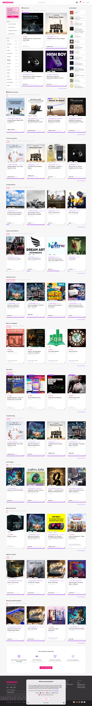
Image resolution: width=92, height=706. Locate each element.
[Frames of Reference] (56, 199)
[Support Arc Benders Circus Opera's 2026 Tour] (77, 477)
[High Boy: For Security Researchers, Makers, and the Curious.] (56, 61)
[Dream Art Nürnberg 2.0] (36, 245)
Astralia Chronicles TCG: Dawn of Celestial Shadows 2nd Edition (76, 306)
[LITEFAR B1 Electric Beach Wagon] (56, 23)
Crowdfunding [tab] (19, 140)
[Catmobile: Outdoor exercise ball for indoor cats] (36, 477)
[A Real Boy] (15, 338)
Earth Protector (73, 351)
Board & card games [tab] (10, 279)
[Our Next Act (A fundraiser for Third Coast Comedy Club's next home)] (15, 199)
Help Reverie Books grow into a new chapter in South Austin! (56, 260)
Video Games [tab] (23, 279)
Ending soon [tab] (31, 140)
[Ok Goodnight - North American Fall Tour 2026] (36, 199)
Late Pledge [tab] (25, 140)
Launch (12, 16)
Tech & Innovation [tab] (28, 10)
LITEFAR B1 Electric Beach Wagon (56, 38)
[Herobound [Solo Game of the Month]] (56, 292)
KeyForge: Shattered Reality (15, 490)
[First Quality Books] (56, 338)
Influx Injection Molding (54, 397)
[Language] (76, 2)
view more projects (62, 88)
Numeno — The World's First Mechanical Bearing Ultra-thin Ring (56, 491)
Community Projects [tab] (29, 94)
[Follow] (8, 347)
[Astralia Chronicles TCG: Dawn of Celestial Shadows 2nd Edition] (77, 292)
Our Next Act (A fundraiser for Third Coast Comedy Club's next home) (14, 214)
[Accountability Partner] (36, 384)
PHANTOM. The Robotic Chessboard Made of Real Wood (76, 122)
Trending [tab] (8, 418)
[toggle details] (43, 48)
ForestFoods (72, 259)
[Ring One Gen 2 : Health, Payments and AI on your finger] (32, 61)
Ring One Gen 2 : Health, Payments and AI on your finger (75, 168)
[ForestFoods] (77, 245)
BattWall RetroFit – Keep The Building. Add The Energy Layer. (15, 399)
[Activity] (79, 2)
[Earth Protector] (77, 338)
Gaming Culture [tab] (43, 10)
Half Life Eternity (73, 212)
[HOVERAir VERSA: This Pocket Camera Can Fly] (15, 153)
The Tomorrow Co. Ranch (14, 259)
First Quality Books (53, 351)
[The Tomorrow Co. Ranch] (15, 245)
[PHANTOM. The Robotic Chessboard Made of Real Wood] (77, 107)
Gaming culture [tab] (37, 94)
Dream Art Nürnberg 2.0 (34, 259)
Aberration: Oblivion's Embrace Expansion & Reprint (13, 306)
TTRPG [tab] (18, 279)
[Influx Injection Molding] (56, 384)
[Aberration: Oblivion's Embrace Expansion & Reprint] (15, 292)
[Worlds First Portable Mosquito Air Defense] (56, 107)
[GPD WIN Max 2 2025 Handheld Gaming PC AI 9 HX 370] (36, 107)
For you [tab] (8, 140)
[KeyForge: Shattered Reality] (15, 477)
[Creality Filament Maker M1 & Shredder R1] (15, 107)
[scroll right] (66, 11)
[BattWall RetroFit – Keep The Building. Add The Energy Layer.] (15, 384)
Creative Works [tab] (36, 10)
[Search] (38, 2)
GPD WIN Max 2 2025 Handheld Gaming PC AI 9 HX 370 (35, 122)
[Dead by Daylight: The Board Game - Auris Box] (36, 292)
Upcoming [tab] (13, 140)
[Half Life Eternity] (77, 199)
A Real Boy (10, 351)
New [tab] (14, 372)
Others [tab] (28, 279)
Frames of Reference (54, 212)
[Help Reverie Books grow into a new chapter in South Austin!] (56, 245)
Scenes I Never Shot (74, 397)
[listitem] (12, 40)
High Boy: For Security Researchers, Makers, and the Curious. (55, 78)
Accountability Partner (34, 397)
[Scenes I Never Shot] (77, 384)
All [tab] (22, 10)
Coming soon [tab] (9, 372)
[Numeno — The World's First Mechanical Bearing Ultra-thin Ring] (56, 477)
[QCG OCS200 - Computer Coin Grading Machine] (56, 153)
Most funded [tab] (14, 418)
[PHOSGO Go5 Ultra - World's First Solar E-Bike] (32, 23)
